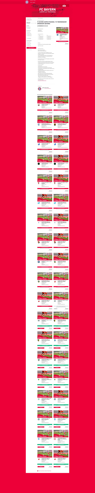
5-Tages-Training (29, 35)
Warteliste (55, 308)
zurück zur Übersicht (40, 18)
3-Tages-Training (29, 34)
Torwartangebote (29, 38)
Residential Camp (29, 33)
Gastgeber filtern (28, 22)
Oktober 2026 (28, 44)
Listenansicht (28, 28)
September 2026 (29, 43)
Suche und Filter (29, 18)
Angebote (34, 2)
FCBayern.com (31, 0)
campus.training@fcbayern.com (42, 80)
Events (31, 2)
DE (66, 0)
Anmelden (41, 328)
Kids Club (35, 0)
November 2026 (29, 45)
